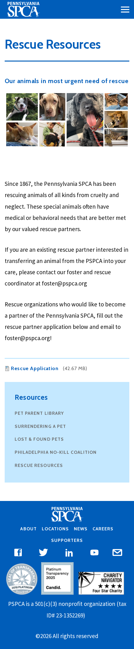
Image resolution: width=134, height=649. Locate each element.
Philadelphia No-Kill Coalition (56, 452)
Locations (55, 529)
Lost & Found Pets (39, 439)
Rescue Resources (39, 465)
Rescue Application (35, 368)
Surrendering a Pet (40, 426)
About (28, 529)
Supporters (67, 540)
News (81, 529)
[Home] (23, 9)
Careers (103, 529)
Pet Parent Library (39, 413)
